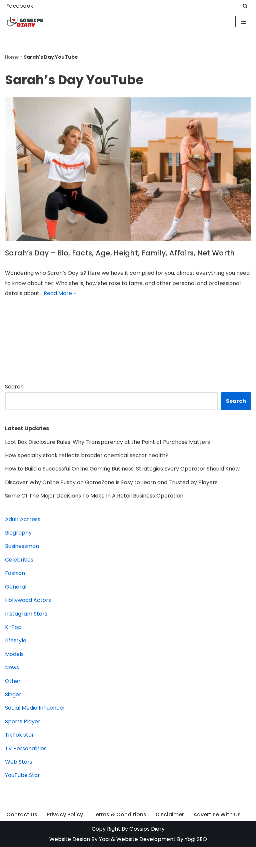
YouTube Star (22, 775)
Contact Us (21, 814)
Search (14, 386)
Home (12, 57)
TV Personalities (26, 748)
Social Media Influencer (35, 708)
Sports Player (22, 721)
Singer (13, 694)
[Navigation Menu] (243, 21)
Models (14, 654)
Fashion (15, 573)
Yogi (104, 839)
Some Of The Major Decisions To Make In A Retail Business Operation (94, 496)
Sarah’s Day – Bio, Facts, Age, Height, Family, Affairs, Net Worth (120, 253)
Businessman (22, 546)
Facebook (19, 6)
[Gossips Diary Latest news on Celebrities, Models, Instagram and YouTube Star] (25, 22)
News (12, 667)
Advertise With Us (217, 814)
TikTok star (19, 735)
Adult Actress (22, 519)
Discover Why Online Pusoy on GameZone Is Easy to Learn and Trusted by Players (111, 482)
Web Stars (18, 762)
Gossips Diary (147, 829)
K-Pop (13, 627)
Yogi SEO (196, 839)
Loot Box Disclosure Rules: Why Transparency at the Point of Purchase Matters (107, 442)
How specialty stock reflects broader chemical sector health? (86, 455)
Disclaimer (170, 814)
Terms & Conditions (119, 814)
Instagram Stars (26, 614)
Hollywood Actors (28, 600)
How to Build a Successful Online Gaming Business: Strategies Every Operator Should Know (122, 469)
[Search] (245, 5)
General (15, 587)
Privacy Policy (65, 814)
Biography (18, 533)
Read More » (60, 293)
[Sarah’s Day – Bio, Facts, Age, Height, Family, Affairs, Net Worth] (128, 169)
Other (13, 681)
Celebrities (19, 560)
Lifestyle (15, 640)
